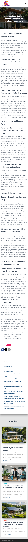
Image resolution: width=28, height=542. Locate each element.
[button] (25, 3)
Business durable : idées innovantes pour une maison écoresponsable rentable (13, 448)
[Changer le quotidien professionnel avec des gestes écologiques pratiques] (14, 473)
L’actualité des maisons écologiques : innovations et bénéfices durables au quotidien (13, 524)
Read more (5, 460)
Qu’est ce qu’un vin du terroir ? (10, 378)
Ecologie (9, 345)
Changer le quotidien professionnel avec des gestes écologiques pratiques (14, 486)
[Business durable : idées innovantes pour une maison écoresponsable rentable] (14, 434)
